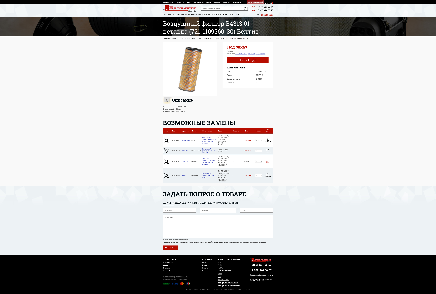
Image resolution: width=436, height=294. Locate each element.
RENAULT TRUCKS (224, 271)
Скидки (205, 268)
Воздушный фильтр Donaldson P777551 (208, 150)
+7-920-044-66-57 (265, 10)
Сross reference (169, 271)
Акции (208, 2)
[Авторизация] (266, 2)
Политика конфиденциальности (175, 277)
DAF (219, 277)
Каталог (178, 2)
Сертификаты (207, 271)
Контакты (237, 2)
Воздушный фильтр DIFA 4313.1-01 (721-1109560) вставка (209, 140)
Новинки (187, 2)
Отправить (170, 248)
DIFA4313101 (260, 54)
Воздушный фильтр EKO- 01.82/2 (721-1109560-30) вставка (209, 161)
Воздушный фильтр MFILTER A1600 (208, 175)
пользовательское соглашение (253, 242)
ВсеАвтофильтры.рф (255, 2)
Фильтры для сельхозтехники (229, 286)
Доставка (227, 2)
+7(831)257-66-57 (265, 7)
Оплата (204, 262)
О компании (168, 2)
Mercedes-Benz (223, 280)
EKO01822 (251, 54)
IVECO (220, 274)
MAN (219, 262)
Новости (216, 2)
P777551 (238, 54)
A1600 (244, 54)
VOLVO (220, 265)
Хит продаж (199, 2)
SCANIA (220, 268)
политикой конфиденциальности (216, 242)
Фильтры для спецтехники (228, 283)
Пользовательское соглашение (175, 280)
